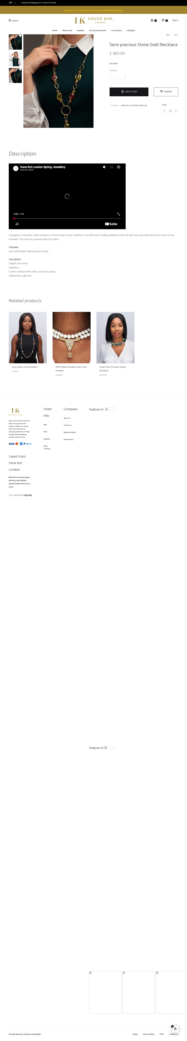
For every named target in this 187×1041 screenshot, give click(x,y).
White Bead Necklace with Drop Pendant (71, 369)
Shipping (47, 439)
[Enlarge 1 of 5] (117, 974)
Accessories (116, 30)
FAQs (45, 432)
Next (176, 35)
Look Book (131, 30)
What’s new (67, 30)
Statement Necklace (138, 105)
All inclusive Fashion (97, 30)
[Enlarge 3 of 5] (184, 974)
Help (45, 424)
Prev (168, 35)
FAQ (162, 1034)
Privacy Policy (68, 439)
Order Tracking (47, 447)
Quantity (113, 70)
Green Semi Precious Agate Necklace (112, 369)
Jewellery (80, 30)
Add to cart (131, 91)
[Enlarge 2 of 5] (151, 974)
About (135, 1034)
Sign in (175, 20)
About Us (67, 418)
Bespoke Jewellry (70, 432)
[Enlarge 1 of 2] (167, 636)
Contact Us (68, 425)
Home (54, 30)
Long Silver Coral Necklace (25, 367)
